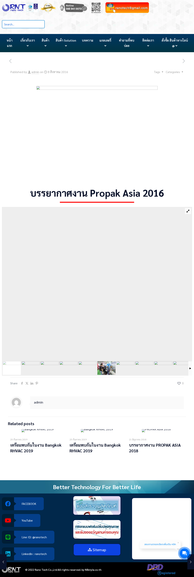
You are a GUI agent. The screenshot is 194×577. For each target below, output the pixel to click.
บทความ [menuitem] (87, 40)
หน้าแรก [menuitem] (10, 43)
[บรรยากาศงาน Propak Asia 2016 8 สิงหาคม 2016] (190, 561)
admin (35, 72)
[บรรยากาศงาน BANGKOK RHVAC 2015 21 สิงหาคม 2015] (3, 561)
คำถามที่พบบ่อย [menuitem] (126, 43)
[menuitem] (27, 43)
